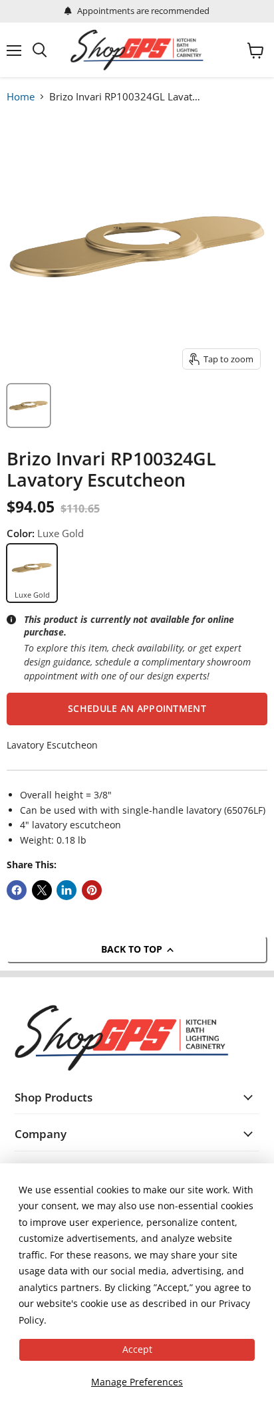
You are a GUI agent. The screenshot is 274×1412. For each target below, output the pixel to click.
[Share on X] (42, 890)
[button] (137, 709)
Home (21, 96)
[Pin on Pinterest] (92, 890)
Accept (137, 1349)
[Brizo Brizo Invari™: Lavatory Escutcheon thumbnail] (28, 405)
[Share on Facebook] (17, 890)
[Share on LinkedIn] (66, 890)
